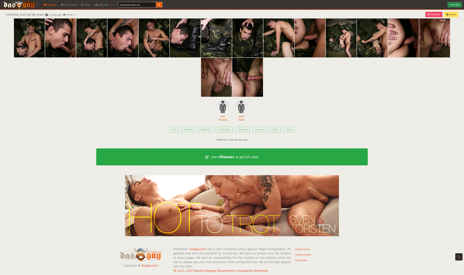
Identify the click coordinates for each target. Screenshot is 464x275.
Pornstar (259, 129)
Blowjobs (205, 129)
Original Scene (302, 249)
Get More (435, 14)
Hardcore (242, 129)
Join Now (454, 4)
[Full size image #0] (29, 37)
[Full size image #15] (247, 77)
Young (289, 129)
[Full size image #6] (216, 37)
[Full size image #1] (60, 37)
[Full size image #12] (403, 37)
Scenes (52, 5)
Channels (70, 5)
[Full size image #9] (310, 37)
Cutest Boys (224, 129)
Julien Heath (241, 118)
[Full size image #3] (122, 37)
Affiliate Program (303, 254)
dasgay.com (150, 265)
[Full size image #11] (372, 37)
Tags (87, 5)
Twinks (274, 129)
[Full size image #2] (91, 37)
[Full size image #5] (185, 37)
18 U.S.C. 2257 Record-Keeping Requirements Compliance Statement (220, 270)
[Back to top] (459, 257)
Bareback (189, 129)
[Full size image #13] (434, 37)
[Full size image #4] (154, 37)
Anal (174, 129)
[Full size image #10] (341, 37)
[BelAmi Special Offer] (232, 235)
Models (104, 5)
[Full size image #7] (247, 37)
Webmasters (301, 260)
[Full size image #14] (216, 77)
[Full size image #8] (278, 37)
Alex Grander (222, 118)
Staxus (452, 14)
